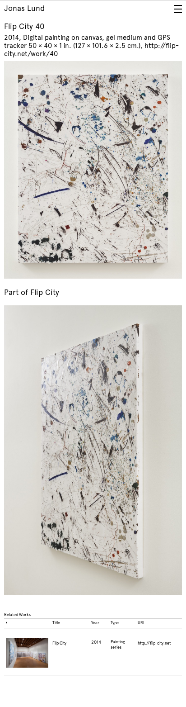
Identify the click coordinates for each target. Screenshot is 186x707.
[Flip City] (27, 656)
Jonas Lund (24, 8)
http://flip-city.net (154, 643)
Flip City (44, 292)
